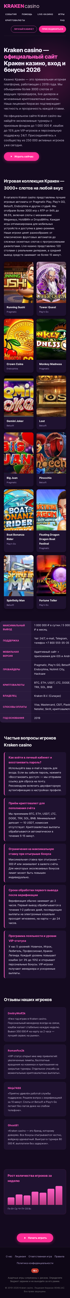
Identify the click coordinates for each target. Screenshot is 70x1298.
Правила (59, 1256)
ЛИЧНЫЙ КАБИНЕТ (24, 29)
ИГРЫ (61, 14)
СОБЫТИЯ (11, 14)
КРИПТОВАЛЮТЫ (15, 20)
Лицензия (20, 1256)
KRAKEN (21, 6)
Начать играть (37, 1237)
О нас (9, 1256)
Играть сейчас (23, 156)
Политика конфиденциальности (35, 1263)
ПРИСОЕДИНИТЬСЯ (52, 29)
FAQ (62, 20)
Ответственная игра (40, 1256)
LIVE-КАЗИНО (45, 14)
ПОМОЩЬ (27, 14)
